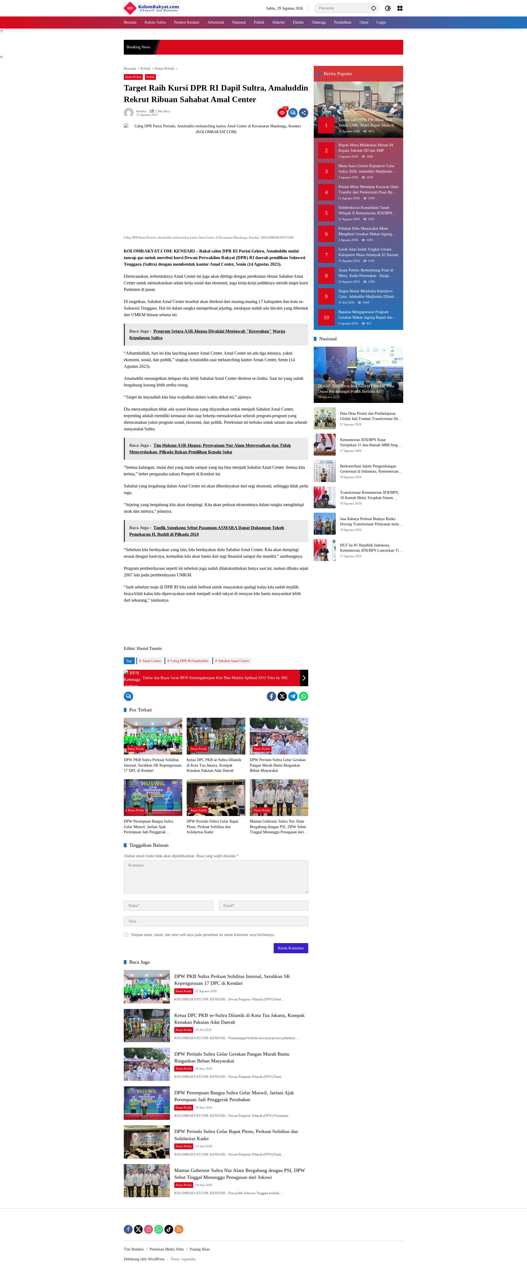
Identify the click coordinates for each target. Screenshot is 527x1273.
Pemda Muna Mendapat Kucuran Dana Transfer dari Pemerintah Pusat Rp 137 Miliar (368, 190)
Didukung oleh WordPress (144, 1259)
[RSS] (179, 1229)
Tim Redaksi (134, 1249)
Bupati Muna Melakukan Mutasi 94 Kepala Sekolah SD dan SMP (365, 148)
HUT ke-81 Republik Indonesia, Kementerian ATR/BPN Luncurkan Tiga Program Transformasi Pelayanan (371, 548)
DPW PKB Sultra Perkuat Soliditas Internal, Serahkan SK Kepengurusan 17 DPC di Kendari (152, 765)
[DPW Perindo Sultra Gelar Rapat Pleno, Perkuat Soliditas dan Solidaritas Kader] (216, 797)
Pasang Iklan (200, 1249)
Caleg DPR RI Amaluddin (189, 661)
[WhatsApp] (303, 696)
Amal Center (151, 661)
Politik (150, 76)
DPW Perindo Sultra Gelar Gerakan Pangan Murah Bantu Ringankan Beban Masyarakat (277, 765)
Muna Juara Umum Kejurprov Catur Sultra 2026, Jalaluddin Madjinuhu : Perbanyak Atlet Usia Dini (366, 169)
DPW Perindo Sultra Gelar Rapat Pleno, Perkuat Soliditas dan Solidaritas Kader (212, 826)
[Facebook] (271, 696)
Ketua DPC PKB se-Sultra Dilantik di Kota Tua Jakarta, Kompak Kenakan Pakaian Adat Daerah (214, 765)
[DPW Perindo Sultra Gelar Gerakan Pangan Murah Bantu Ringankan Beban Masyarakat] (279, 736)
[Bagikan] (303, 112)
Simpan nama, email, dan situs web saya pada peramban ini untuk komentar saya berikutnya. (203, 935)
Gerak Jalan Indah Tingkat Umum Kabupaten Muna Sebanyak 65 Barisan (368, 252)
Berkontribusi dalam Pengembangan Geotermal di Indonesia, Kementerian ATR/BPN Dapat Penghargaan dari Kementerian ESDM (369, 469)
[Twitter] (282, 696)
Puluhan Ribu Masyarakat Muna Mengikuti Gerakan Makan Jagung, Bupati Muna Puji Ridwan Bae (365, 231)
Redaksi (141, 111)
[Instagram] (148, 1229)
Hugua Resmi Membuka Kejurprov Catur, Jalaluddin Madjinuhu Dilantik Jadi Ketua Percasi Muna (367, 294)
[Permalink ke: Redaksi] (130, 113)
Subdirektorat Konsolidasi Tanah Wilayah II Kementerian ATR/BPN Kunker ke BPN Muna (365, 211)
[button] (373, 8)
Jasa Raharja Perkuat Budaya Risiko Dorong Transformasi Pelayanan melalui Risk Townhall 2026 (371, 522)
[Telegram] (293, 696)
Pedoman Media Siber (167, 1249)
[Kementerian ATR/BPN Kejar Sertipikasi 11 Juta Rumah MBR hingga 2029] (325, 445)
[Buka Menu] (400, 8)
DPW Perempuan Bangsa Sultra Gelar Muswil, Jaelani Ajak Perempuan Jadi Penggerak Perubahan (148, 827)
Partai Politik (133, 76)
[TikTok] (168, 1229)
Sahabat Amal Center (233, 661)
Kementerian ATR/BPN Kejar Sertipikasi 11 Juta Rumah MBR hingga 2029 (370, 443)
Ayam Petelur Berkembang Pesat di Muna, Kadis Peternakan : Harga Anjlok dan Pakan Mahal (365, 273)
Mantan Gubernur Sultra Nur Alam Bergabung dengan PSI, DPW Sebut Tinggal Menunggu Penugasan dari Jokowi (278, 827)
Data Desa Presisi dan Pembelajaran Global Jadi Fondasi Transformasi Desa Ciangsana (370, 416)
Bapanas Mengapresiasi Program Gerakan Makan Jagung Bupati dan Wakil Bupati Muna (365, 315)
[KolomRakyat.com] (151, 8)
